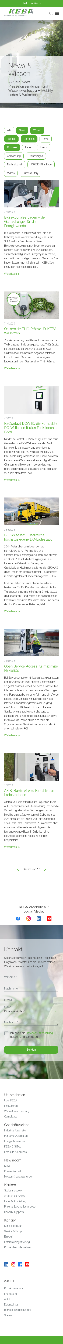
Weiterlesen (10, 273)
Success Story (30, 173)
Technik (11, 139)
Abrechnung (14, 156)
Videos (11, 173)
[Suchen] (51, 13)
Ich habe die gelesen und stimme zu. (31, 1035)
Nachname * (11, 988)
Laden (28, 147)
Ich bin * (7, 1007)
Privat (46, 139)
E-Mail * (8, 1000)
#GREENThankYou (41, 164)
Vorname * (10, 977)
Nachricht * (11, 1022)
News (22, 130)
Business (12, 147)
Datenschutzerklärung (39, 1033)
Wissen (37, 130)
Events (43, 147)
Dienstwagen (36, 156)
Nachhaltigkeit (14, 164)
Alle (9, 130)
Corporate (29, 139)
